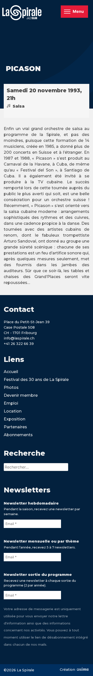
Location (13, 411)
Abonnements (18, 434)
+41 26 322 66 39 (19, 343)
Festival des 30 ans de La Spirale (36, 379)
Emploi (11, 403)
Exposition (14, 419)
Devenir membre (21, 395)
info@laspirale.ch (19, 338)
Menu (78, 11)
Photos (11, 387)
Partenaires (15, 427)
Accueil (11, 371)
